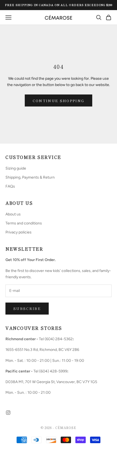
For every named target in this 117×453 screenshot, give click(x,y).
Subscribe (27, 308)
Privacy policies (18, 232)
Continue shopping (59, 100)
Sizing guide (15, 168)
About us (13, 214)
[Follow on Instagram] (8, 412)
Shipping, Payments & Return (30, 177)
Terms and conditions (23, 223)
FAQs (10, 186)
